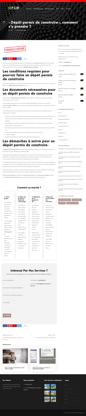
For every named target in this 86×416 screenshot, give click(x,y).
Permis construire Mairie (8, 175)
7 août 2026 (7, 366)
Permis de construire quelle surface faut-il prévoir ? (70, 176)
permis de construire (29, 175)
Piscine (60, 129)
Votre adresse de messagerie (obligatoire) (13, 287)
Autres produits (61, 116)
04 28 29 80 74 (41, 280)
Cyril (12, 30)
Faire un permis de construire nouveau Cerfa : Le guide (14, 368)
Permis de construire (21, 30)
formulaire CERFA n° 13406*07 (10, 105)
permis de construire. (40, 63)
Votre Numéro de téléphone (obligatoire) (13, 295)
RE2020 (60, 136)
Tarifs (57, 8)
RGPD (76, 412)
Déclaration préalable (63, 119)
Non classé (62, 202)
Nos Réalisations (38, 8)
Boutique (81, 412)
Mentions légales (70, 412)
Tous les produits (62, 139)
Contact (68, 8)
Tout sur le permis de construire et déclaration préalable (41, 368)
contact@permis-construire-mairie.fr (71, 65)
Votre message (6, 302)
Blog (62, 8)
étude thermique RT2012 (12, 177)
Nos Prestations (49, 8)
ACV (59, 112)
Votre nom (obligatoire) (8, 280)
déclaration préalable (43, 175)
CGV (64, 412)
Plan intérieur (61, 133)
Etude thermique (62, 122)
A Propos (28, 8)
